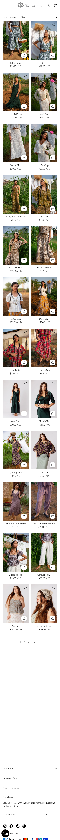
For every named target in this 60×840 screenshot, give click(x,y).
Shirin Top (44, 63)
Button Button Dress (16, 524)
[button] (50, 5)
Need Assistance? (11, 788)
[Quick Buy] (24, 55)
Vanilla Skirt (44, 370)
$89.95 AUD (44, 271)
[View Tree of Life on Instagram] (5, 826)
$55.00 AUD (44, 118)
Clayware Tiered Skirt (44, 268)
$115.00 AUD (44, 322)
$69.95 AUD (16, 66)
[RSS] (24, 826)
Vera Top (44, 165)
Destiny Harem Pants (44, 524)
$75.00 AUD (16, 220)
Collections (14, 17)
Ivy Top (44, 473)
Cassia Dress (16, 114)
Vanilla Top (16, 370)
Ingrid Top (44, 114)
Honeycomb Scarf (44, 626)
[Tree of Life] (30, 5)
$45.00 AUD (16, 630)
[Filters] (56, 17)
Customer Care (10, 778)
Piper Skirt (44, 319)
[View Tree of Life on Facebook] (11, 826)
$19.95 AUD (44, 630)
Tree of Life (13, 833)
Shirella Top (44, 421)
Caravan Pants (44, 575)
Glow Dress (15, 421)
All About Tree (9, 768)
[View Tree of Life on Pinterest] (18, 826)
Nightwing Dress (16, 473)
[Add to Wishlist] (25, 24)
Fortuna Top (15, 319)
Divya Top (44, 217)
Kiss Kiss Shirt (15, 268)
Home (5, 17)
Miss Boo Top (15, 575)
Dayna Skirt (15, 165)
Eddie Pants (15, 63)
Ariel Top (16, 626)
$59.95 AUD (16, 169)
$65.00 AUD (16, 271)
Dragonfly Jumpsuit (15, 217)
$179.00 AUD (16, 118)
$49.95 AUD (44, 66)
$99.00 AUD (16, 425)
